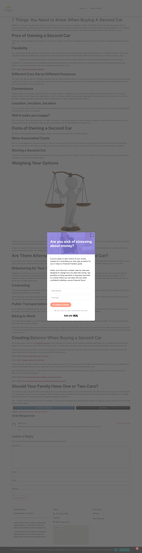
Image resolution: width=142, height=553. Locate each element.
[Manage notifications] (137, 548)
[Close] (92, 235)
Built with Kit (71, 316)
